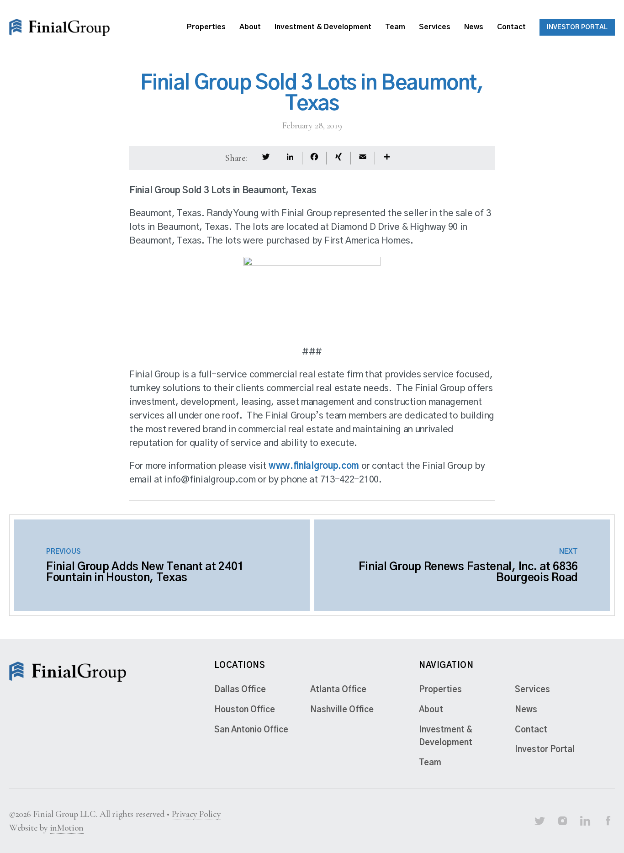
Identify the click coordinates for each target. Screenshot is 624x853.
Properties (206, 27)
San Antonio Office (251, 730)
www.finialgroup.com (314, 466)
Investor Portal (577, 27)
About (250, 27)
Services (434, 27)
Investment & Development (323, 27)
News (473, 27)
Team (395, 27)
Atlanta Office (338, 690)
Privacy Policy (196, 814)
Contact (511, 27)
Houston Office (244, 710)
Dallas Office (240, 690)
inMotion (67, 827)
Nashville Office (342, 710)
